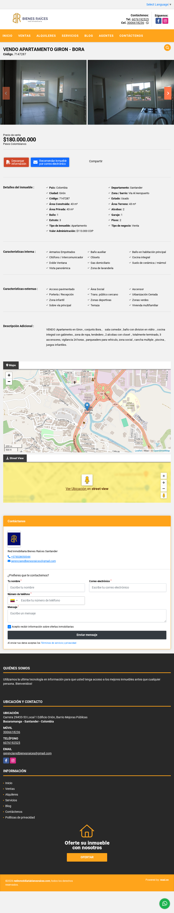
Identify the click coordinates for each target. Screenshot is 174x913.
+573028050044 (20, 556)
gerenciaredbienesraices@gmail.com (33, 561)
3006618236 (135, 22)
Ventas (24, 35)
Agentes (106, 35)
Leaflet (138, 450)
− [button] (9, 381)
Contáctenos (131, 35)
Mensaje (13, 607)
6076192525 (140, 19)
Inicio (8, 35)
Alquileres (46, 35)
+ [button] (9, 375)
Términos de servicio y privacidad (58, 643)
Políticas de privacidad (20, 817)
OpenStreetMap (161, 450)
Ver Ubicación (76, 489)
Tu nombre (14, 581)
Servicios (70, 35)
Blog (88, 35)
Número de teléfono (19, 594)
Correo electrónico (100, 581)
